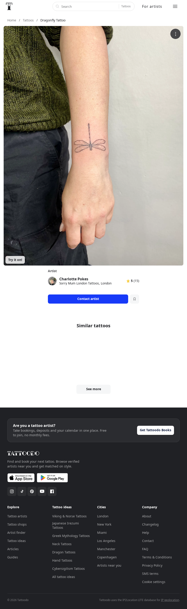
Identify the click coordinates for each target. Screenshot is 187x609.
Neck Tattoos (62, 544)
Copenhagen (107, 557)
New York (104, 524)
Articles (13, 549)
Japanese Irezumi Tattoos (65, 525)
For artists (152, 6)
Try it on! (15, 260)
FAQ (145, 549)
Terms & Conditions (157, 557)
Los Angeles (106, 541)
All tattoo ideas (63, 577)
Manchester (106, 549)
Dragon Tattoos (63, 552)
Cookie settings (153, 582)
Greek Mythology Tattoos (71, 536)
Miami (102, 532)
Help (145, 532)
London (103, 516)
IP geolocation (170, 600)
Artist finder (16, 532)
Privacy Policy (152, 565)
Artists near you (109, 565)
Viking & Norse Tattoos (69, 516)
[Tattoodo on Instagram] (11, 491)
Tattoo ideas (16, 541)
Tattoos (126, 6)
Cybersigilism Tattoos (68, 568)
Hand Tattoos (62, 560)
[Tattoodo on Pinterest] (31, 491)
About (146, 516)
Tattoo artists (17, 516)
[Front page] (9, 6)
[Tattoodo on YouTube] (42, 491)
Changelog (150, 524)
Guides (12, 557)
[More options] (175, 34)
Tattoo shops (17, 524)
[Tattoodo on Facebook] (52, 491)
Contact (148, 541)
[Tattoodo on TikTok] (21, 491)
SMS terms (150, 573)
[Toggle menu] (175, 6)
